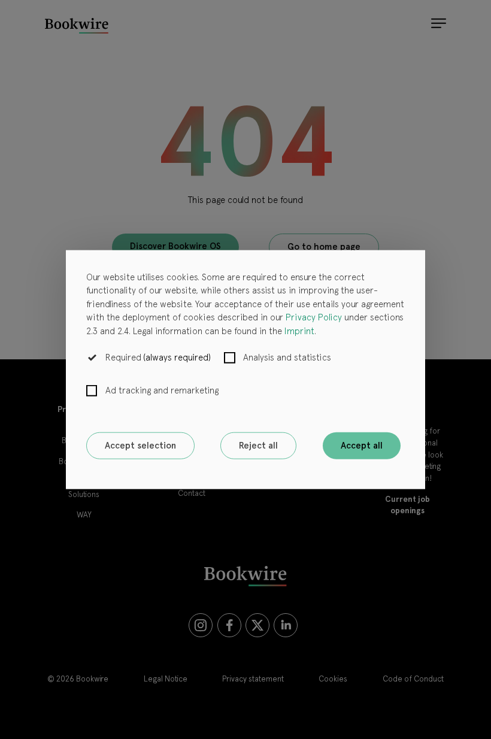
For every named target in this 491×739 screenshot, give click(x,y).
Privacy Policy (314, 317)
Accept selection (140, 445)
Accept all (362, 445)
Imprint (299, 330)
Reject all (258, 445)
